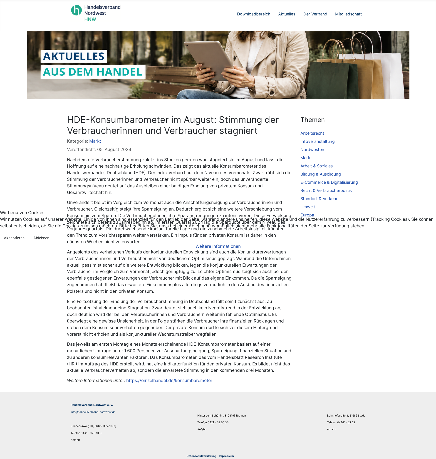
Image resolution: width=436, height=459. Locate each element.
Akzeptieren (14, 238)
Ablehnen (41, 238)
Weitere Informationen (218, 246)
